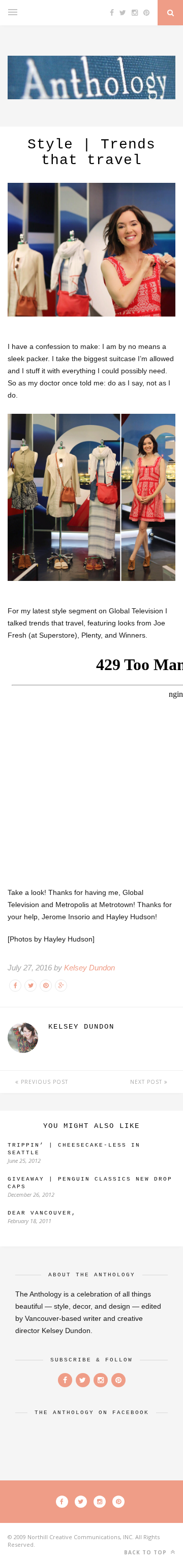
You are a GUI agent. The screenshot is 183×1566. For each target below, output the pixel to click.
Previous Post (43, 1081)
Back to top (146, 1552)
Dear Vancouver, (42, 1213)
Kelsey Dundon (89, 967)
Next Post (147, 1081)
